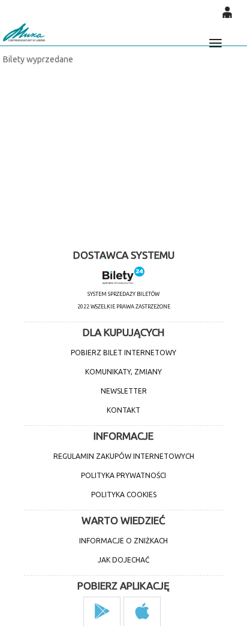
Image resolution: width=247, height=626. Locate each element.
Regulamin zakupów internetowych (123, 456)
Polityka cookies (123, 494)
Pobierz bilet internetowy (123, 352)
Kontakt (123, 410)
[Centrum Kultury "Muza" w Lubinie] (24, 32)
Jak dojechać (123, 560)
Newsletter (124, 391)
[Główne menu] (215, 38)
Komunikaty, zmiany (123, 372)
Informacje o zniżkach (123, 541)
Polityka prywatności (123, 475)
